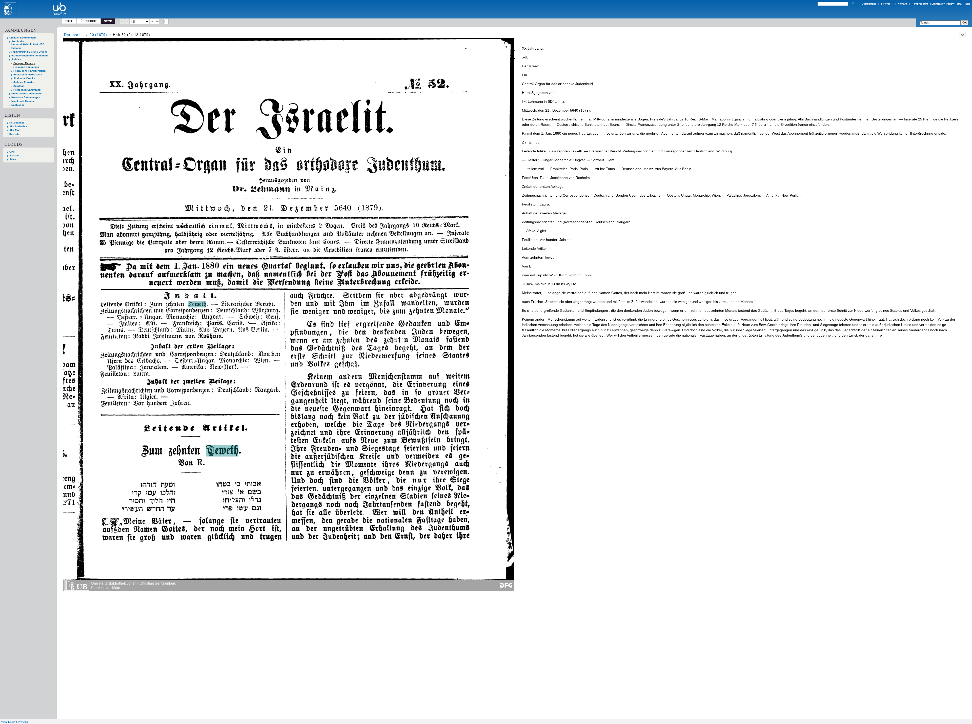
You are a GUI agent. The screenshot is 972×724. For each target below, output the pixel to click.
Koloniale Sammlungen (25, 97)
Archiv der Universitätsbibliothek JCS (27, 43)
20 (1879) (98, 35)
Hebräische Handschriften (29, 70)
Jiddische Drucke (24, 78)
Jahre (12, 159)
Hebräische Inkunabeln (27, 74)
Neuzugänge (17, 122)
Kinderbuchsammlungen (26, 93)
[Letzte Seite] (157, 21)
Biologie (16, 48)
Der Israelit (74, 35)
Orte (12, 151)
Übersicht (88, 21)
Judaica (16, 59)
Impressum (921, 3)
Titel (69, 21)
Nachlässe (18, 105)
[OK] (853, 4)
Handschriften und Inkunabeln (29, 55)
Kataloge (18, 86)
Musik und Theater (22, 101)
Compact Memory (24, 63)
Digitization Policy (943, 3)
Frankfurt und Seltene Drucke (29, 51)
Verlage (14, 155)
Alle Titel (14, 130)
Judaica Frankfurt (24, 82)
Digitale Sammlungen (22, 37)
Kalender (15, 134)
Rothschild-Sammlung (26, 89)
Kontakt (902, 3)
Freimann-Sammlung (26, 67)
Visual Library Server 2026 (14, 721)
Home (886, 3)
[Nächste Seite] (152, 21)
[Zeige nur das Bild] (166, 21)
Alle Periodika (18, 126)
